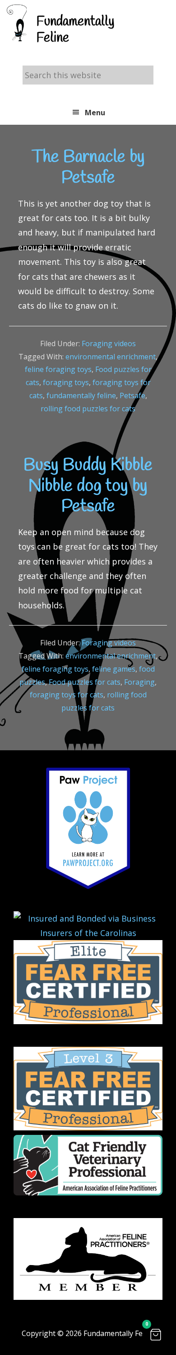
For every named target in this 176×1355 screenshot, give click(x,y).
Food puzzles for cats (84, 682)
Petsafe (132, 395)
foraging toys (66, 382)
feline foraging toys (58, 369)
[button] (155, 1334)
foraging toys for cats (66, 695)
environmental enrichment (110, 357)
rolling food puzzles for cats (88, 409)
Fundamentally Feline (75, 30)
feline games (113, 669)
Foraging (139, 682)
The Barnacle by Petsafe (88, 167)
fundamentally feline (81, 395)
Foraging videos (109, 343)
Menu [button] (95, 113)
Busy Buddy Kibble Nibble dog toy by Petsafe (88, 486)
